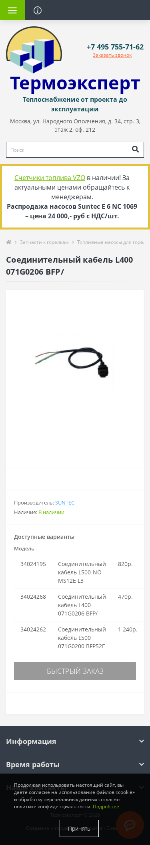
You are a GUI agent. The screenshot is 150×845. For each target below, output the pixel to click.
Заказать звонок (112, 54)
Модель (24, 548)
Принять (79, 828)
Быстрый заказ (75, 671)
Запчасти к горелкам (44, 242)
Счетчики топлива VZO (49, 177)
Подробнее (106, 806)
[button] (115, 47)
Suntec (64, 502)
